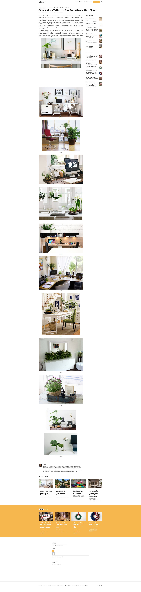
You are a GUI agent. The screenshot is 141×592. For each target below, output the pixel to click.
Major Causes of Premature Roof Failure (92, 41)
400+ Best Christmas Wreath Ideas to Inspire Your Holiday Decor (91, 67)
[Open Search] (102, 2)
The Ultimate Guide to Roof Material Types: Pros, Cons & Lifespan (91, 25)
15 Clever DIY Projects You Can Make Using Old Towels (91, 36)
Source (60, 117)
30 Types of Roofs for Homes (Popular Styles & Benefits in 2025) (91, 19)
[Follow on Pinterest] (102, 586)
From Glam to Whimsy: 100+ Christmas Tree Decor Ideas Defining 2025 (91, 62)
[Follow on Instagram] (100, 586)
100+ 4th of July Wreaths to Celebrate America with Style (91, 73)
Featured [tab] (41, 509)
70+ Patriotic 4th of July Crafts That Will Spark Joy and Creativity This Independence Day (92, 84)
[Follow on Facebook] (97, 586)
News (44, 7)
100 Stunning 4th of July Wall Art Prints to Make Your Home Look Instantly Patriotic (92, 56)
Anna (41, 12)
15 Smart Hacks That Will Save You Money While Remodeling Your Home (92, 30)
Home (40, 7)
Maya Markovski (93, 498)
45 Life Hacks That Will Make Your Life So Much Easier (92, 46)
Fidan (75, 495)
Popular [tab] (46, 509)
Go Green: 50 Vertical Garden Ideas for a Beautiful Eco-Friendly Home (92, 78)
